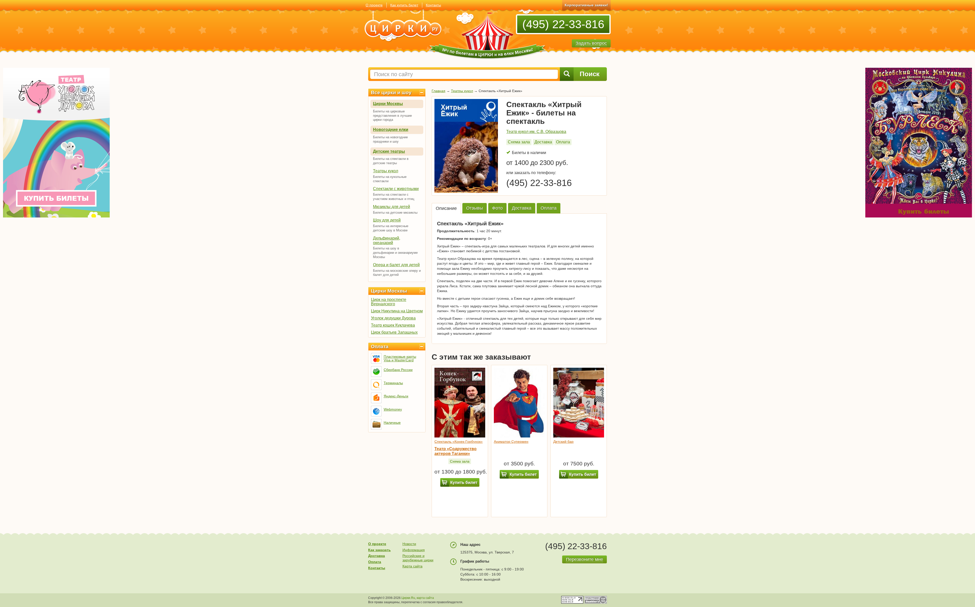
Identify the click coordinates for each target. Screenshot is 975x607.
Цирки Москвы (388, 104)
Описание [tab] (446, 208)
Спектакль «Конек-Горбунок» (458, 442)
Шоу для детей (387, 220)
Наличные (392, 422)
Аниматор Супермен (511, 442)
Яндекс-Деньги (396, 396)
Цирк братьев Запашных (394, 332)
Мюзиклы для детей (391, 207)
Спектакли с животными (396, 189)
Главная (438, 91)
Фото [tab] (497, 208)
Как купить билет (404, 5)
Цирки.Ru (408, 598)
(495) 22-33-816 (563, 24)
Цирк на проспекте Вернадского (388, 301)
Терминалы (393, 383)
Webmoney (393, 409)
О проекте (374, 5)
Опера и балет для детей (396, 265)
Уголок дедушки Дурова (393, 318)
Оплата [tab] (549, 208)
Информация (413, 550)
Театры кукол (385, 171)
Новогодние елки (390, 129)
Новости (409, 544)
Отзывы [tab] (474, 208)
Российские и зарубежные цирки (417, 558)
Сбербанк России (398, 370)
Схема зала (519, 142)
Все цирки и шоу (391, 92)
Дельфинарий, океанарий (386, 240)
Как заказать (379, 550)
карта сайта (425, 598)
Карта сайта (412, 566)
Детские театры (389, 151)
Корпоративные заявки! (586, 5)
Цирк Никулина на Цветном (397, 311)
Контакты (433, 5)
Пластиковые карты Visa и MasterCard (400, 358)
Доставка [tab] (521, 208)
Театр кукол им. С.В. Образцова (536, 131)
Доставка (543, 142)
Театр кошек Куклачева (393, 325)
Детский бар (563, 442)
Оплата (379, 346)
